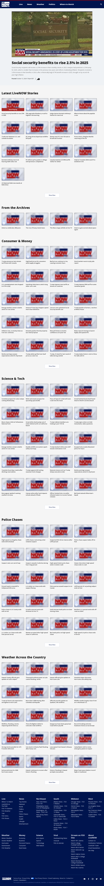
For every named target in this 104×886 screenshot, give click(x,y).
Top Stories (23, 802)
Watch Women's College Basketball (77, 862)
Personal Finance (24, 843)
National (22, 804)
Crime (21, 812)
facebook (88, 879)
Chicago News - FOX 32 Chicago (77, 803)
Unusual (56, 841)
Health (21, 819)
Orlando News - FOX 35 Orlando (60, 807)
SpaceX (38, 841)
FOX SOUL (5, 816)
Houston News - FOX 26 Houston (61, 824)
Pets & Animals (59, 843)
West (90, 799)
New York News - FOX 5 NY (42, 803)
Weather (6, 835)
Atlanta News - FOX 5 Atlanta (60, 803)
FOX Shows (5, 818)
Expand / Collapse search (101, 4)
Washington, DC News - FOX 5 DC (42, 811)
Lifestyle (21, 821)
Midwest (75, 799)
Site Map (91, 850)
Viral (56, 835)
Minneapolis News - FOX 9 (77, 811)
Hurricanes (5, 843)
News (21, 799)
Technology (40, 843)
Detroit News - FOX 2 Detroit (77, 807)
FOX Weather (6, 811)
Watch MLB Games (77, 847)
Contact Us (92, 841)
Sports (21, 816)
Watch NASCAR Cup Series (77, 851)
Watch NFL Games (77, 841)
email (100, 879)
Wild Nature (40, 846)
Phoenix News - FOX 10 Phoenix (95, 803)
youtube (84, 879)
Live (3, 799)
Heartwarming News (60, 838)
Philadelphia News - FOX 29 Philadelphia (42, 807)
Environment (6, 846)
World (21, 807)
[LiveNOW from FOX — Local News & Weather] (8, 4)
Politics (21, 809)
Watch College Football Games (76, 844)
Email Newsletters (94, 848)
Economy (22, 838)
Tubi (3, 813)
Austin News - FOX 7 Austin (60, 828)
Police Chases (23, 814)
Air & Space (40, 838)
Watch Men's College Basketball (78, 857)
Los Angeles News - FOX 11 (94, 807)
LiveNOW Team (93, 846)
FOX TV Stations (7, 808)
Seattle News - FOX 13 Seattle (94, 815)
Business (22, 841)
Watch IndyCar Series (78, 854)
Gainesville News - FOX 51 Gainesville (60, 815)
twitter (96, 879)
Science (39, 835)
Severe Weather (7, 841)
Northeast (41, 799)
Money (22, 835)
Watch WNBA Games (78, 865)
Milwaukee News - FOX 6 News (77, 815)
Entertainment (23, 824)
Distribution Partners (95, 843)
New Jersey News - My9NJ (42, 815)
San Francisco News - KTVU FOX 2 (95, 811)
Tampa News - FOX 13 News (60, 811)
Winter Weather (7, 838)
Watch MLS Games (77, 868)
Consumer (22, 846)
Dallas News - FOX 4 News (60, 820)
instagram (92, 879)
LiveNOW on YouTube (6, 805)
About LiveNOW (92, 836)
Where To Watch (7, 802)
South (56, 799)
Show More (52, 195)
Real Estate (22, 848)
